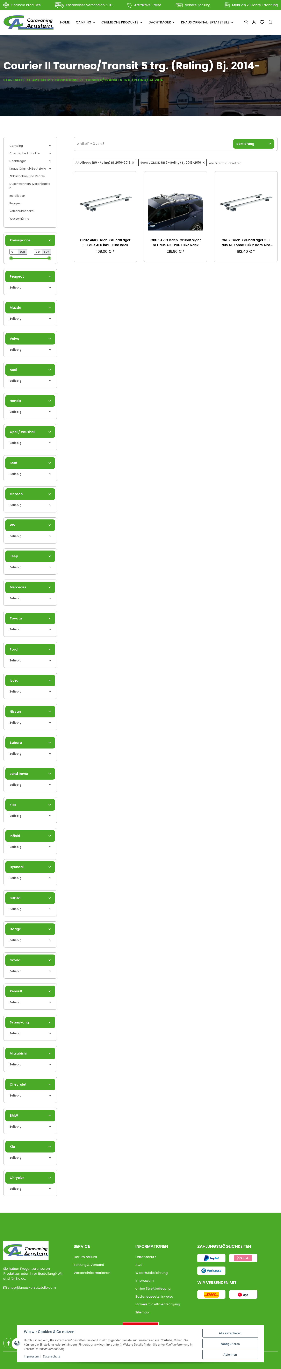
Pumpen (15, 203)
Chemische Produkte (24, 153)
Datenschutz (145, 1257)
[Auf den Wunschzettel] (130, 178)
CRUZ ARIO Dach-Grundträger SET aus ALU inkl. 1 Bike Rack (105, 242)
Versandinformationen (92, 1272)
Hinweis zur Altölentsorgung (157, 1304)
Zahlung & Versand (89, 1264)
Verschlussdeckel (21, 211)
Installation (17, 196)
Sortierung (245, 143)
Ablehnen (230, 1354)
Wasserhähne (19, 219)
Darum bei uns (85, 1257)
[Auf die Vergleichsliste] (130, 189)
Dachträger (17, 161)
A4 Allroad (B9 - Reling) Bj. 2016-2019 (102, 163)
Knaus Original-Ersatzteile (27, 168)
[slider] (11, 258)
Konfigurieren (230, 1344)
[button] (246, 22)
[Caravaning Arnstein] (28, 22)
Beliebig (15, 287)
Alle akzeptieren (230, 1333)
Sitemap (142, 1312)
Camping (16, 146)
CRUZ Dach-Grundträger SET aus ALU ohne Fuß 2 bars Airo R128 (246, 243)
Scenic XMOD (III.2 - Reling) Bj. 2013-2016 (170, 163)
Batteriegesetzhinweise (154, 1296)
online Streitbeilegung (153, 1288)
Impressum (144, 1280)
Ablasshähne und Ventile (27, 176)
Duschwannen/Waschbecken (29, 186)
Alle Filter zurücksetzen (225, 163)
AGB (138, 1264)
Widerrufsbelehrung (151, 1272)
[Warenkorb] (272, 22)
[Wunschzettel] (262, 22)
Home (65, 22)
